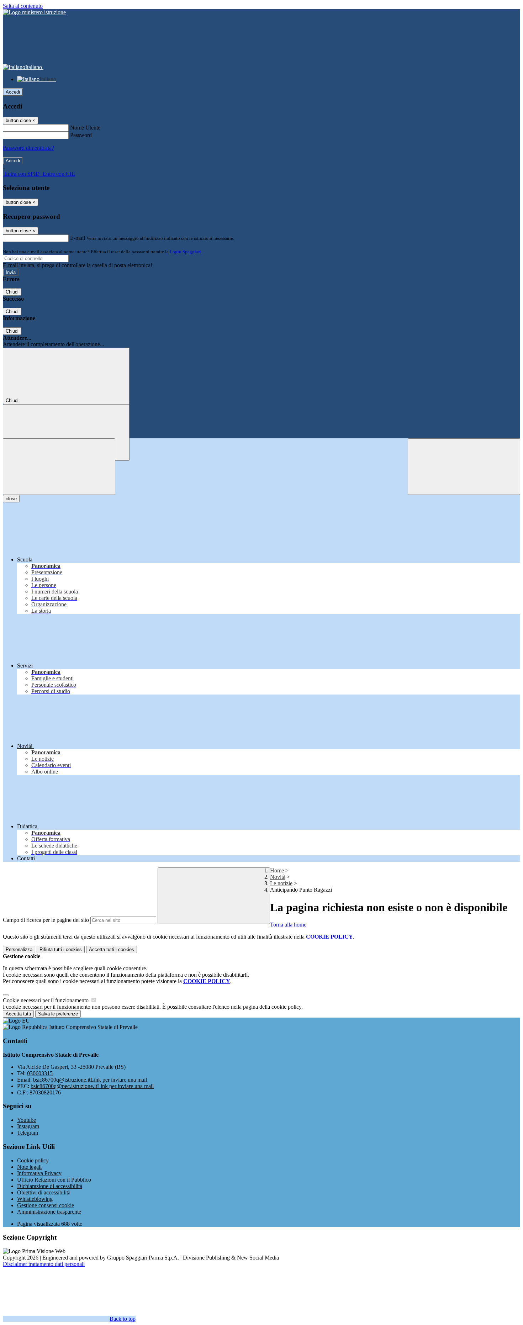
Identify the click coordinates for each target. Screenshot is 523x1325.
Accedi (13, 92)
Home (277, 870)
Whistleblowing (35, 1199)
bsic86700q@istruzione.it (90, 1080)
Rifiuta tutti (60, 949)
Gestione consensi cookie (45, 1205)
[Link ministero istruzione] (34, 12)
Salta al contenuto (23, 6)
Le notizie (281, 883)
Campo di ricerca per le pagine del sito (46, 920)
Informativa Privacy (39, 1173)
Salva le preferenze (58, 1014)
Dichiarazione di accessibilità (49, 1186)
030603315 (40, 1073)
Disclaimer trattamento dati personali (44, 1264)
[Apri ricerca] (464, 466)
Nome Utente (85, 128)
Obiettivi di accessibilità (43, 1192)
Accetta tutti (111, 949)
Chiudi (12, 292)
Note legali (29, 1167)
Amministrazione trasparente (49, 1212)
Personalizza (19, 949)
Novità (277, 877)
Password (81, 135)
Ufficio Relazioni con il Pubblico (54, 1180)
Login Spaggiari (185, 251)
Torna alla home (288, 925)
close (11, 498)
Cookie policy (33, 1160)
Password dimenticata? (28, 148)
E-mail (77, 238)
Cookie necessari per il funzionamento (46, 1000)
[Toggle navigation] (59, 466)
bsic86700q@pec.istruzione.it (92, 1086)
